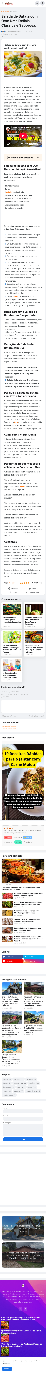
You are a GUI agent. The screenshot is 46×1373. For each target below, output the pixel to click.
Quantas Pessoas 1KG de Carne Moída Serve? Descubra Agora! (28, 895)
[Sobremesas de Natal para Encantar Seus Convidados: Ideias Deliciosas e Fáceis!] (7, 939)
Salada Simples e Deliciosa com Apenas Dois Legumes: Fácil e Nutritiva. (34, 648)
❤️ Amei (8, 837)
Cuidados (31, 1079)
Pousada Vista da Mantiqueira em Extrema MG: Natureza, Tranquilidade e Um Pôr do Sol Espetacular (12, 1030)
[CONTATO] (12, 965)
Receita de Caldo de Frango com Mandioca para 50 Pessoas (26, 912)
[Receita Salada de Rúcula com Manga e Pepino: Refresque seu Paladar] (12, 637)
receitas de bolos (33, 1091)
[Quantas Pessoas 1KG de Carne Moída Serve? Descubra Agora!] (7, 896)
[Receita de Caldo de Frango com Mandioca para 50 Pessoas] (7, 913)
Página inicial (5, 11)
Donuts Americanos (9, 729)
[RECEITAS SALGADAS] (12, 970)
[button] (3, 3)
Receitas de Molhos (9, 727)
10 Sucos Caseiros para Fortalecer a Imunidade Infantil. (10, 675)
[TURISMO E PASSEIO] (33, 965)
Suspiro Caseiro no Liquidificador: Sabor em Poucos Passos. (27, 920)
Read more (23, 1239)
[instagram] (25, 1309)
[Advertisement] (23, 1179)
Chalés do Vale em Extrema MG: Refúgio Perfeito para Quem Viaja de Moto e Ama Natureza (10, 1001)
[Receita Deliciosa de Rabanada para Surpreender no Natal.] (7, 930)
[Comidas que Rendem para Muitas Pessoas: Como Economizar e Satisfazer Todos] (23, 871)
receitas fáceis (9, 1095)
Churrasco (18, 1079)
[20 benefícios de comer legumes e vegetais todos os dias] (12, 609)
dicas (32, 1087)
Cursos (6, 1083)
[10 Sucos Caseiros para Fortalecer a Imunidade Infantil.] (12, 665)
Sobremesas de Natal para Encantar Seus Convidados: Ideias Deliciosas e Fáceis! (28, 939)
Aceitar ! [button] (7, 1369)
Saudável (14, 11)
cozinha (21, 1087)
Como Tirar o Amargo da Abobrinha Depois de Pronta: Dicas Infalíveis (28, 903)
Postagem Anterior (10, 716)
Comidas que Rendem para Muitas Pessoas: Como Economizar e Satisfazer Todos (21, 889)
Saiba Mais (6, 1364)
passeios (18, 1091)
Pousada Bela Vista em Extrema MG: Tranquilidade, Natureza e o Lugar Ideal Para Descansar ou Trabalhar (33, 1001)
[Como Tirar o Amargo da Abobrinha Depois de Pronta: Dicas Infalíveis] (7, 904)
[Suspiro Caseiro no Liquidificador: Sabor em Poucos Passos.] (7, 921)
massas (7, 1091)
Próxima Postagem (36, 716)
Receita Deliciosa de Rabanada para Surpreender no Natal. (27, 929)
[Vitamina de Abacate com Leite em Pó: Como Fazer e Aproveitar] (34, 609)
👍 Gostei (27, 837)
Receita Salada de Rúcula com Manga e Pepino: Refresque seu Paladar (12, 648)
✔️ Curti (18, 842)
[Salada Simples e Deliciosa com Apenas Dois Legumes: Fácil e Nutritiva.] (34, 637)
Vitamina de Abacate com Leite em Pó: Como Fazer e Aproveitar (33, 620)
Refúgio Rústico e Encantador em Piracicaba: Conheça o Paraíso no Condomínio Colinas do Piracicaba (11, 1059)
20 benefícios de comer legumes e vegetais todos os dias (12, 619)
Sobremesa (8, 1087)
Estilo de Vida (20, 1083)
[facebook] (20, 1309)
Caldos (7, 1079)
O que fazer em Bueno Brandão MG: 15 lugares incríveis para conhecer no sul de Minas (33, 1029)
